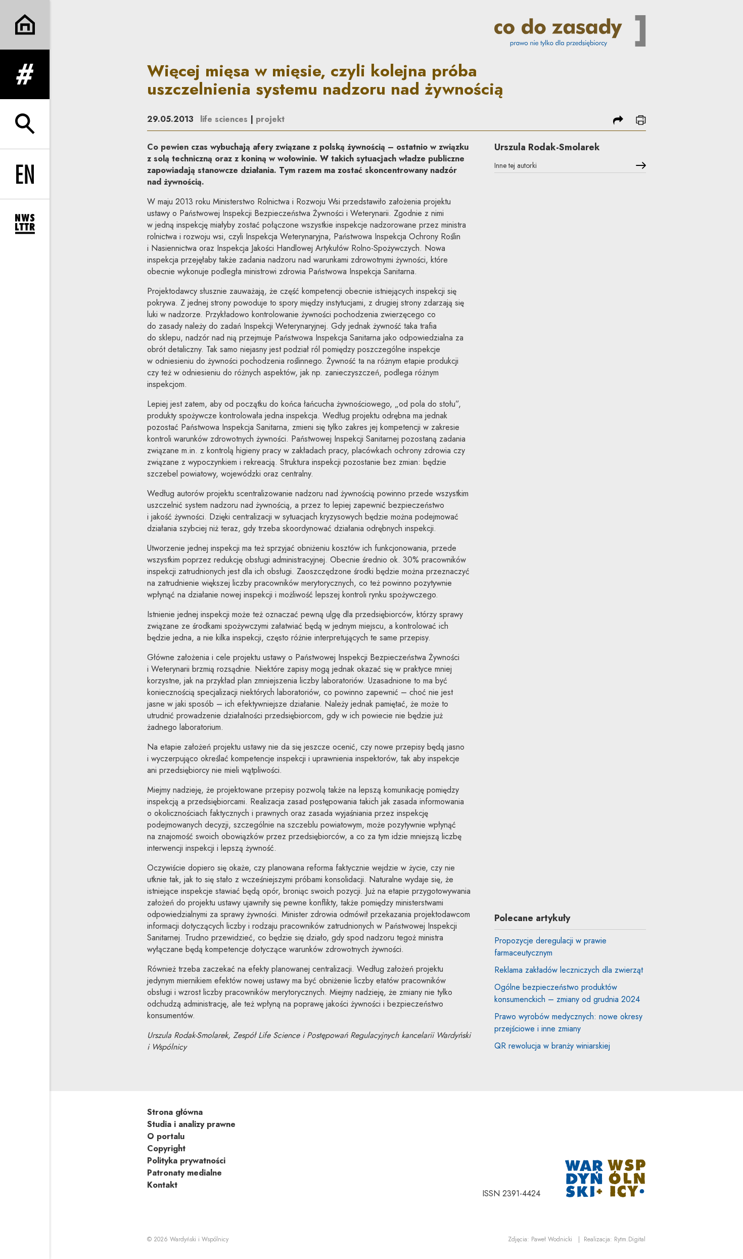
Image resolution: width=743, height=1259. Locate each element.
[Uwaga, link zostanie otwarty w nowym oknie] (605, 1177)
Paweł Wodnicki (551, 1239)
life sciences (224, 119)
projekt (270, 119)
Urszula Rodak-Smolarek (547, 147)
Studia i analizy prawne (191, 1124)
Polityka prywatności (186, 1160)
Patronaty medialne (184, 1173)
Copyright (166, 1148)
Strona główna (175, 1112)
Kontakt (162, 1185)
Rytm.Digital (629, 1239)
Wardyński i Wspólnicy (199, 1239)
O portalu (165, 1136)
